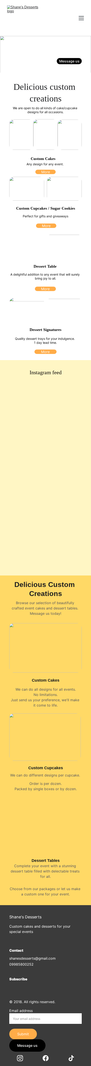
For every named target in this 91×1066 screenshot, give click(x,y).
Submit (23, 1034)
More (45, 172)
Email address (21, 1010)
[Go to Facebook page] (71, 69)
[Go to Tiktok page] (78, 69)
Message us (69, 61)
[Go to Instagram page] (63, 69)
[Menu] (81, 18)
